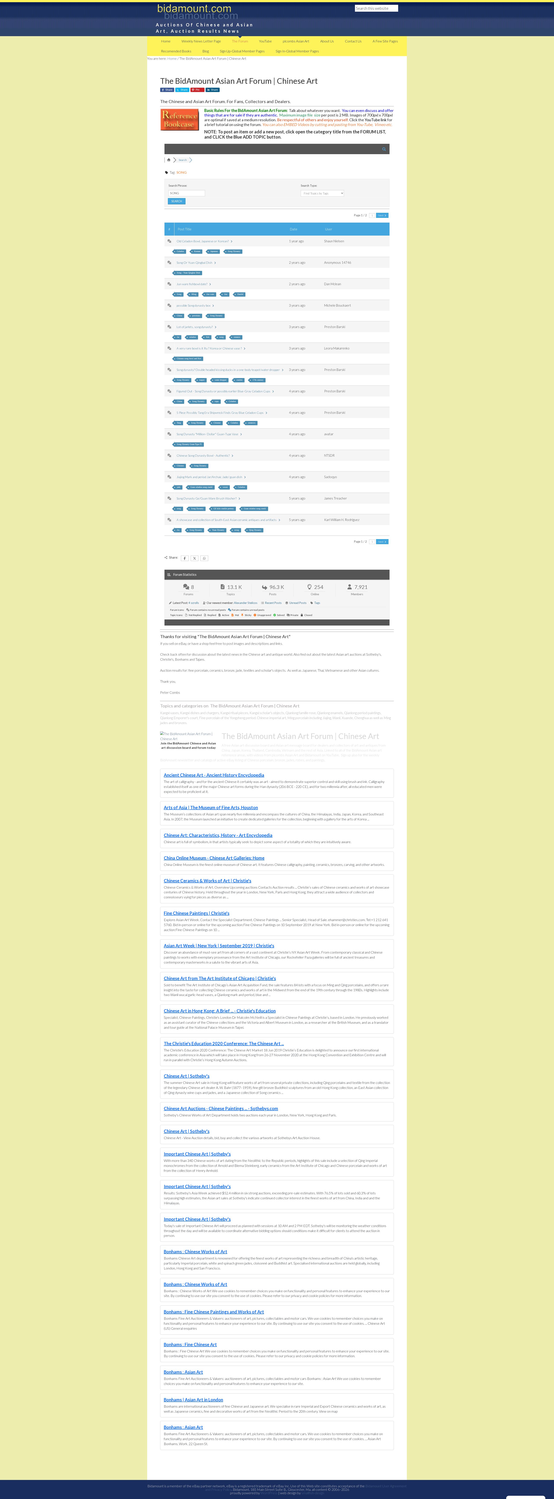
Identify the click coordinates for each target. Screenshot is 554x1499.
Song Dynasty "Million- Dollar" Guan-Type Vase (208, 434)
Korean (197, 251)
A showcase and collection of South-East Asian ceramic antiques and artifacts (227, 520)
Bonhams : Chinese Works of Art (195, 1251)
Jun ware (210, 294)
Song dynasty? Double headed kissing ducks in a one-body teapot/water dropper (229, 370)
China (179, 315)
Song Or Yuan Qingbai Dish (195, 262)
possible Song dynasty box (194, 305)
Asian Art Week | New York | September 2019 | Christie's (219, 945)
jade (178, 487)
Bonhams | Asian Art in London (193, 1399)
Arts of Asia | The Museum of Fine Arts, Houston (211, 807)
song (221, 337)
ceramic (237, 337)
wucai (225, 487)
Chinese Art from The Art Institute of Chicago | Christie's (220, 978)
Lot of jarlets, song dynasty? (195, 327)
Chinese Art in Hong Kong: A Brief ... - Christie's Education (220, 1010)
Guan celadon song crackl (201, 487)
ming (236, 530)
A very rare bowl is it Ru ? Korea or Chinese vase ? (210, 348)
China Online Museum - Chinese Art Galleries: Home (214, 857)
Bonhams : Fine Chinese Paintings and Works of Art (214, 1311)
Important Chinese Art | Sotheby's (197, 1153)
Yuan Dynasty (218, 530)
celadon (192, 337)
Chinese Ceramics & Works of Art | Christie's (207, 880)
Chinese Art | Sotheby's (186, 1076)
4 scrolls (193, 603)
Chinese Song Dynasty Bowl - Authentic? (204, 455)
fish (207, 337)
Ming (194, 294)
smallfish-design (312, 1493)
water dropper (220, 380)
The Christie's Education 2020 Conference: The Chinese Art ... (224, 1043)
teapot (202, 380)
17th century (258, 380)
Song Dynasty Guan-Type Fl (189, 444)
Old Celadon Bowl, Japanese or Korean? (203, 241)
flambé (240, 294)
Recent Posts (273, 603)
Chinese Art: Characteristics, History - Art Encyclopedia (218, 835)
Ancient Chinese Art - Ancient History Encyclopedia (214, 775)
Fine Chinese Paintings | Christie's (196, 913)
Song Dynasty (234, 251)
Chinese (217, 423)
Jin (178, 530)
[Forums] (169, 159)
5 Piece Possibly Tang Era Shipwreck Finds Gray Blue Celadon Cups (221, 412)
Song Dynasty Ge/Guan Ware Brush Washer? (207, 498)
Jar (178, 337)
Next (381, 215)
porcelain (196, 315)
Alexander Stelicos (245, 603)
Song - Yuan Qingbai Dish (188, 273)
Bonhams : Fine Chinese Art (190, 1344)
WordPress (269, 1493)
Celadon (180, 251)
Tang (179, 423)
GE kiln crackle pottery (224, 508)
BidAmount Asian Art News (212, 13)
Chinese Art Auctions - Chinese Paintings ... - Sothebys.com (221, 1108)
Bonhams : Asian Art (183, 1371)
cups (217, 401)
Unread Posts (297, 603)
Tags (317, 603)
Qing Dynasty (255, 530)
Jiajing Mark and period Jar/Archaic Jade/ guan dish (210, 477)
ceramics (251, 423)
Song (179, 294)
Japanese (214, 251)
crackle (239, 380)
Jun (225, 294)
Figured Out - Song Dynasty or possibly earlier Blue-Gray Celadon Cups (224, 391)
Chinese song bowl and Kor (189, 358)
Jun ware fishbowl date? (193, 284)
